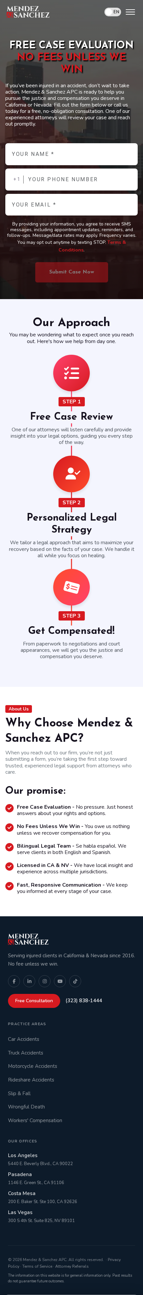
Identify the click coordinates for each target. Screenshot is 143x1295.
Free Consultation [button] (34, 1001)
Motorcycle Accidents (32, 1066)
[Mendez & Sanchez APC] (28, 12)
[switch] (112, 12)
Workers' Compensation (35, 1120)
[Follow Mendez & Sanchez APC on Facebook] (14, 981)
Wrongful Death (26, 1106)
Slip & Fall (19, 1093)
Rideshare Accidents (31, 1080)
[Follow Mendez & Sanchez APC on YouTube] (60, 981)
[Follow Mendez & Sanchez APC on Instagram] (45, 981)
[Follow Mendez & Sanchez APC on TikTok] (75, 981)
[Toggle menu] (130, 12)
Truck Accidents (25, 1053)
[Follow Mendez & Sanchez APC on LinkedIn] (29, 981)
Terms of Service (37, 1266)
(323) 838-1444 (84, 1000)
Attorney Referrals (72, 1266)
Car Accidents (23, 1039)
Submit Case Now (71, 272)
